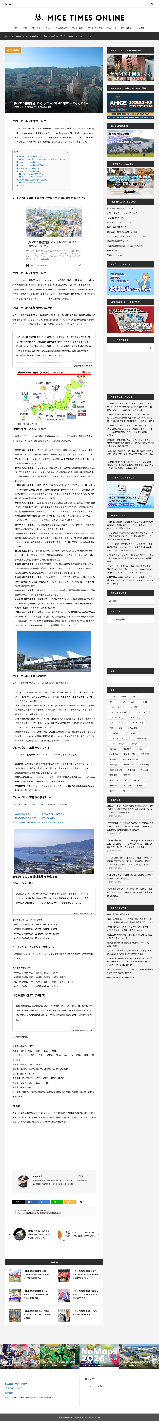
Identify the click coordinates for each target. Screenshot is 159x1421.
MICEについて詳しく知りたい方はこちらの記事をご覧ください (44, 159)
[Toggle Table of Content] (64, 153)
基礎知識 (53, 1213)
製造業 (126, 785)
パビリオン (115, 728)
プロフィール (83, 1176)
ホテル (133, 728)
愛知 (131, 770)
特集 (25, 28)
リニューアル (140, 738)
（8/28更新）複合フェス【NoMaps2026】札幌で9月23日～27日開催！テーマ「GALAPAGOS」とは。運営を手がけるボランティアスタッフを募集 (130, 844)
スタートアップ (117, 722)
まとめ (21, 185)
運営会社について (115, 255)
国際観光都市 (44, 1213)
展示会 (129, 764)
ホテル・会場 (77, 28)
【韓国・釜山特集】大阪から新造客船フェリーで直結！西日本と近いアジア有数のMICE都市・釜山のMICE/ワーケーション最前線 (129, 961)
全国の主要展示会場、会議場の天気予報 (125, 245)
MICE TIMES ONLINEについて (120, 208)
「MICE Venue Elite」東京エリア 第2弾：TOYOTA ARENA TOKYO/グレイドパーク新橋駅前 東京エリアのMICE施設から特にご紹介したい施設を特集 (130, 861)
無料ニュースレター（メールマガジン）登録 (126, 236)
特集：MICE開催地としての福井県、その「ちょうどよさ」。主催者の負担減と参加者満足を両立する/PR (130, 921)
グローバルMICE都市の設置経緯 (32, 165)
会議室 (126, 749)
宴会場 (113, 764)
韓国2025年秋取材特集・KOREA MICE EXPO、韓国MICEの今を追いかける (129, 936)
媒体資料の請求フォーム (118, 240)
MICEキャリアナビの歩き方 (119, 222)
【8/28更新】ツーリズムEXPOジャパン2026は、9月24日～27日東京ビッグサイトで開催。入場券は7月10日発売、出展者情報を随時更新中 (130, 826)
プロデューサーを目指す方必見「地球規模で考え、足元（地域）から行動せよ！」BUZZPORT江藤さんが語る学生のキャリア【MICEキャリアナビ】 (130, 569)
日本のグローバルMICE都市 (30, 168)
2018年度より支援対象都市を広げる (33, 179)
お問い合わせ (126, 28)
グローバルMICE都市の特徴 (30, 171)
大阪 (145, 754)
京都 (113, 749)
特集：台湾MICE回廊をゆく (119, 914)
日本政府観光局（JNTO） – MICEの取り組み (35, 818)
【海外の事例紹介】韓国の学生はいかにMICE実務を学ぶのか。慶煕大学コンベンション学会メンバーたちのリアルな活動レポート (130, 525)
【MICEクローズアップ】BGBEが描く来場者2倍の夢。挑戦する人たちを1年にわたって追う (129, 952)
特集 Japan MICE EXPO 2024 (120, 977)
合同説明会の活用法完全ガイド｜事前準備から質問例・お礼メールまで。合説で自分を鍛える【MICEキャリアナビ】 (130, 580)
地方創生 (129, 754)
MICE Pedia (111, 28)
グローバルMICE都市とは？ (30, 156)
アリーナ (128, 702)
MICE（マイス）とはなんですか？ (122, 212)
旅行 (144, 770)
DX (123, 696)
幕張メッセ (115, 770)
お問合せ (9, 1392)
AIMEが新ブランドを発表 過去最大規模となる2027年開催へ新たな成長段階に (130, 877)
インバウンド (140, 712)
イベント (115, 707)
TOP (17, 28)
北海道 (141, 749)
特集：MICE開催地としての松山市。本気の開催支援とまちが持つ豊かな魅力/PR (130, 971)
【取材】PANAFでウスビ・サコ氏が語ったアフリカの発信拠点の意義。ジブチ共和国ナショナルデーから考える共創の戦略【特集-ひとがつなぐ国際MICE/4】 (130, 430)
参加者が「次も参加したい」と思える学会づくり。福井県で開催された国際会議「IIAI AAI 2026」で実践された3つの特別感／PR (130, 443)
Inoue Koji (26, 1210)
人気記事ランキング (116, 217)
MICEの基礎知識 (13, 50)
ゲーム (135, 717)
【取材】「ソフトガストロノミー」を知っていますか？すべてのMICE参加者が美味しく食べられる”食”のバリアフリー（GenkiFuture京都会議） (130, 406)
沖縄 (113, 785)
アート (144, 702)
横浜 (136, 780)
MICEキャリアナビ (94, 28)
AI (112, 696)
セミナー (137, 722)
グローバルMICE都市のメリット (33, 174)
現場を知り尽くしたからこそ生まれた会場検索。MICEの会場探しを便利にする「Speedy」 (129, 928)
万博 (134, 743)
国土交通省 (36, 1213)
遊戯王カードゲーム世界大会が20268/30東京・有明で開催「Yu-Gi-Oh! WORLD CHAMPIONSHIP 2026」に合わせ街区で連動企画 (130, 809)
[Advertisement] (54, 1146)
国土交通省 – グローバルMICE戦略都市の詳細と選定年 (39, 822)
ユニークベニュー (118, 738)
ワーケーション (117, 743)
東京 (113, 775)
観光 (140, 785)
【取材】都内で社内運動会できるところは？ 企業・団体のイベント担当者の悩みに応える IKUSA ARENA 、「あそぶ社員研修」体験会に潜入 (130, 465)
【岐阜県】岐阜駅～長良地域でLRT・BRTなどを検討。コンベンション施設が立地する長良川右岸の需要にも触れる (130, 892)
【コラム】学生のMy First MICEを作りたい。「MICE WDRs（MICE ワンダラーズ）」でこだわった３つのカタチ (130, 454)
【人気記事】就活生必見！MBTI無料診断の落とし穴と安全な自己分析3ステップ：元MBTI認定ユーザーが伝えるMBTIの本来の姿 (130, 536)
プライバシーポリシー (15, 1388)
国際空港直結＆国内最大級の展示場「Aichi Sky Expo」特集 (128, 944)
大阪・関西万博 (130, 759)
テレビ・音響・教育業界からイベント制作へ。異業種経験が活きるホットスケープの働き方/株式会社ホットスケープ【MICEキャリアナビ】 (130, 547)
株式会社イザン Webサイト (18, 1383)
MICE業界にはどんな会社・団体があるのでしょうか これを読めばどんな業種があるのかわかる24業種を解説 (130, 558)
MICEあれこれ (61, 28)
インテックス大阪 (118, 712)
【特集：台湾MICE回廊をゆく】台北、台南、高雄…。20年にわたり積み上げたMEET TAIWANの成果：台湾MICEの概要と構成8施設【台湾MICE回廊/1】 (130, 417)
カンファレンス (117, 717)
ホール (113, 733)
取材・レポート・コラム (41, 28)
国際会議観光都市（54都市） (32, 182)
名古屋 (113, 754)
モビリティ (130, 733)
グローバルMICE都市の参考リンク (34, 177)
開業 (113, 790)
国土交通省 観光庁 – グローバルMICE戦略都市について (39, 813)
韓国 (126, 790)
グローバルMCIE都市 (24, 1213)
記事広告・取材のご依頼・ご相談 (122, 231)
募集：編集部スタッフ (117, 226)
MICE (136, 696)
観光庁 (59, 1213)
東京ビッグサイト (118, 780)
